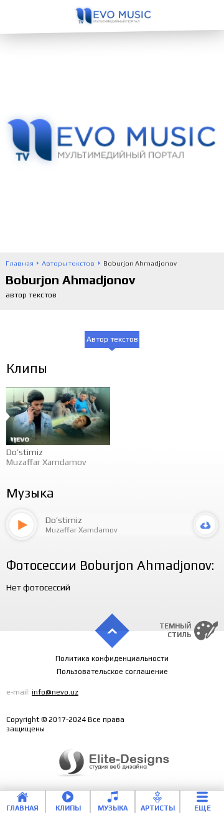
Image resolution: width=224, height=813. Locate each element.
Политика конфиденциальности (112, 658)
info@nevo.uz (55, 692)
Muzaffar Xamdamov (46, 462)
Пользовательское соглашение (112, 671)
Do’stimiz (24, 452)
